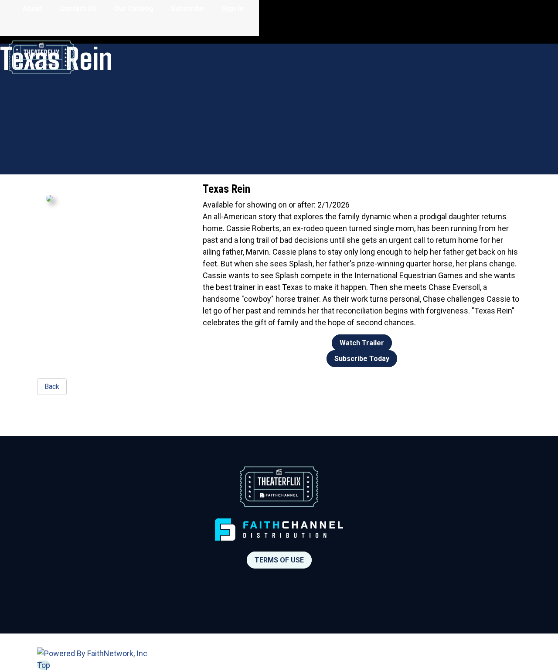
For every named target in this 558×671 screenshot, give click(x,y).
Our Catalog (133, 8)
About (32, 8)
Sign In (232, 8)
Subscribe (187, 8)
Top (43, 665)
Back (51, 386)
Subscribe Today (361, 358)
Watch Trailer (362, 343)
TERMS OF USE (279, 560)
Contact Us (78, 8)
